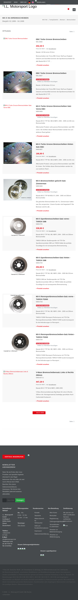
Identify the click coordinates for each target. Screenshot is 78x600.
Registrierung (54, 518)
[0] (67, 9)
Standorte (38, 515)
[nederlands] (40, 2)
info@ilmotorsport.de (9, 539)
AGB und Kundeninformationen (41, 527)
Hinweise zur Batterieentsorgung (56, 531)
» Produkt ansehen (42, 65)
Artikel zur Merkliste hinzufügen (47, 81)
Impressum (6, 489)
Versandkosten (52, 48)
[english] (32, 2)
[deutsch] (29, 2)
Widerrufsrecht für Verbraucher (39, 521)
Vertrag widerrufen (14, 457)
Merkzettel (53, 515)
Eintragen (20, 500)
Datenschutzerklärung (9, 486)
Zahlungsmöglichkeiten (57, 521)
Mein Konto (53, 512)
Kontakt (37, 512)
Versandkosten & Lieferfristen (54, 525)
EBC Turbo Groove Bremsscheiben (51, 39)
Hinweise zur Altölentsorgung (55, 536)
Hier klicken (21, 525)
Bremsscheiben (71, 19)
